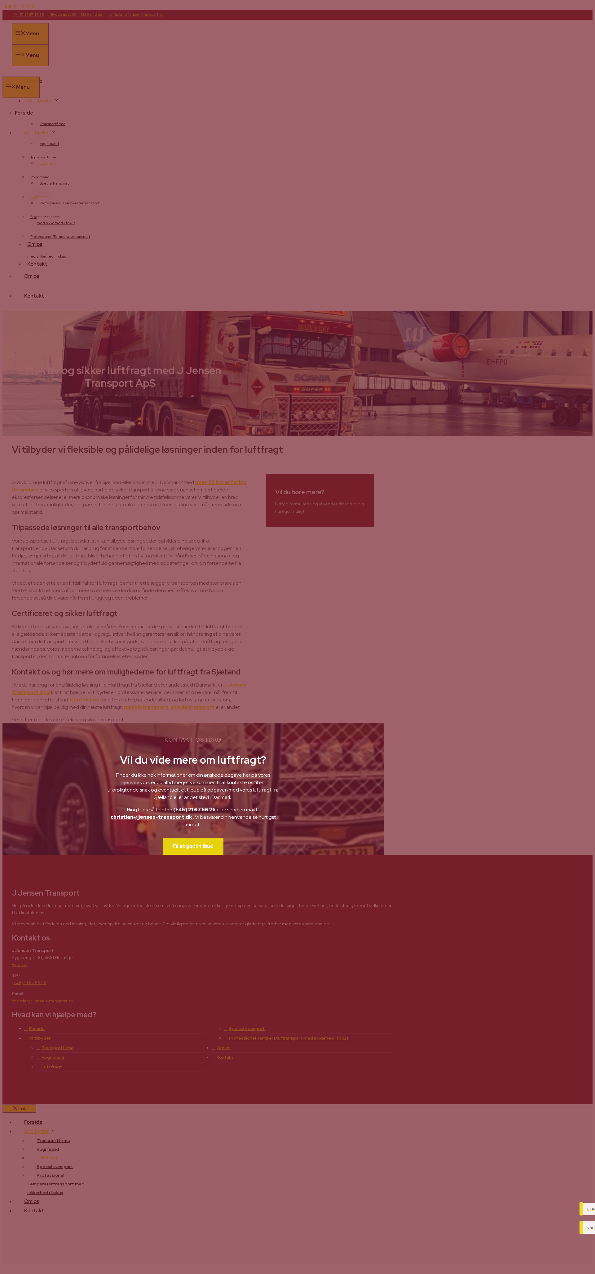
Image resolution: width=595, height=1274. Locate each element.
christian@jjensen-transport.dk (152, 817)
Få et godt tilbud (193, 846)
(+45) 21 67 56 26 (195, 809)
